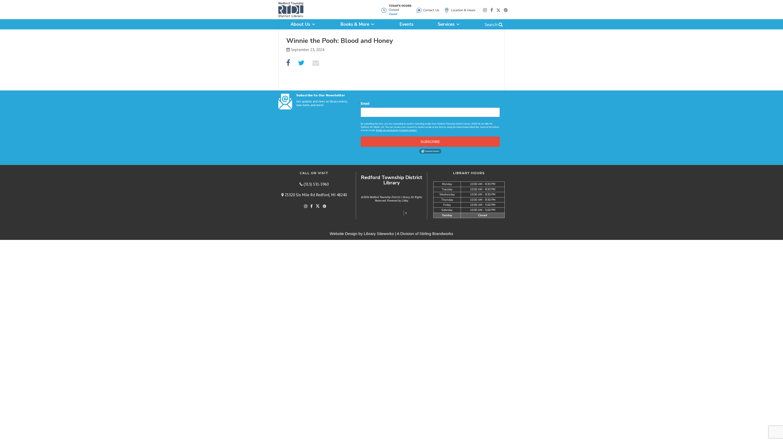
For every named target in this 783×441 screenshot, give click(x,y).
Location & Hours (463, 10)
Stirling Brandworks (436, 234)
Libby (404, 200)
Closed (394, 10)
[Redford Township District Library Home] (290, 10)
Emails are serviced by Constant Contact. (396, 130)
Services (446, 24)
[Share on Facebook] (288, 63)
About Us (300, 24)
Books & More (354, 24)
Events (406, 24)
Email (365, 103)
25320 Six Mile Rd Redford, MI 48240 (315, 194)
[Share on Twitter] (301, 63)
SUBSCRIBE (430, 141)
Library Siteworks (379, 234)
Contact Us (431, 10)
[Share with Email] (315, 63)
